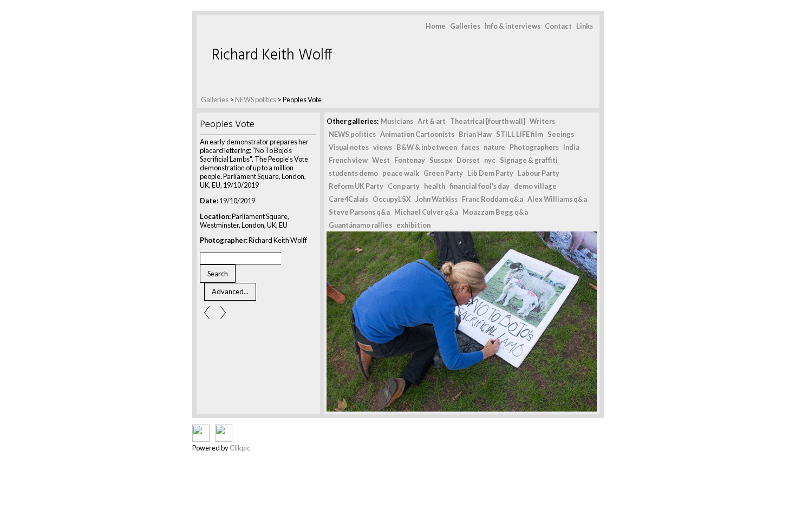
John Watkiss (436, 199)
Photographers (534, 147)
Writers (542, 121)
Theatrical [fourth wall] (487, 121)
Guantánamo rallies (360, 225)
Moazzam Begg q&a (495, 212)
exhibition (413, 225)
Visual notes (349, 147)
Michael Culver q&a (426, 212)
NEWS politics (255, 99)
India (571, 147)
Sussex (440, 160)
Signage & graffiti (529, 160)
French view (348, 160)
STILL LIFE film (519, 134)
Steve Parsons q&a (359, 212)
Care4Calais (348, 199)
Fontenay (409, 160)
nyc (489, 160)
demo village (535, 186)
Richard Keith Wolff (272, 55)
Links (584, 26)
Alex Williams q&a (557, 199)
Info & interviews (512, 26)
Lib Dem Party (490, 173)
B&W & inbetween (426, 147)
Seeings (560, 134)
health (434, 186)
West (381, 160)
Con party (404, 186)
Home (436, 26)
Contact (558, 26)
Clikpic (240, 447)
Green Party (443, 173)
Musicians (397, 121)
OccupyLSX (392, 199)
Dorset (468, 160)
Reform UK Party (356, 186)
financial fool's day (479, 186)
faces (470, 147)
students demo (353, 173)
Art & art (431, 121)
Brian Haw (475, 134)
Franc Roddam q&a (492, 199)
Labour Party (538, 173)
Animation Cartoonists (417, 134)
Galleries (465, 26)
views (382, 147)
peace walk (400, 173)
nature (494, 147)
